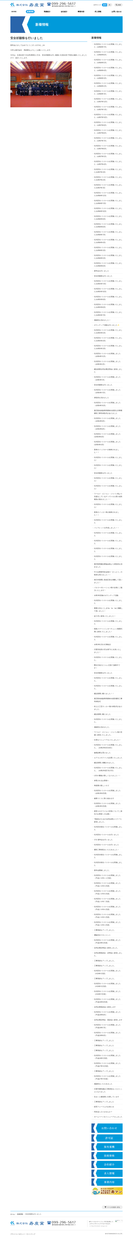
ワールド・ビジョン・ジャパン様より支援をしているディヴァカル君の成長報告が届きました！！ (108, 496)
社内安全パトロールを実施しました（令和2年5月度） (107, 804)
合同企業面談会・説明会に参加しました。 (108, 954)
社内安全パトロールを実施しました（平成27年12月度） (107, 1064)
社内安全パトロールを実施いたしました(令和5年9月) (108, 298)
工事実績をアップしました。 (105, 930)
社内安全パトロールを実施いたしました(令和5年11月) (108, 282)
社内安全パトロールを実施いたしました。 (108, 658)
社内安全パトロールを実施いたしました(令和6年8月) (108, 225)
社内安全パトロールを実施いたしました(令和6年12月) (108, 194)
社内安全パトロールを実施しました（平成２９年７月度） (107, 900)
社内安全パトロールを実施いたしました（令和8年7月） (108, 45)
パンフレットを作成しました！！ (106, 528)
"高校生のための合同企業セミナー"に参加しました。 (108, 820)
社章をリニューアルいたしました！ (107, 740)
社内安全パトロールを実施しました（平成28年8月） (107, 1013)
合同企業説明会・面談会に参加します (108, 1020)
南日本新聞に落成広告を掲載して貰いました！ (108, 581)
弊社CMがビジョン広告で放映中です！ (107, 666)
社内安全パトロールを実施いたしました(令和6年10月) (108, 209)
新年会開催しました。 (102, 870)
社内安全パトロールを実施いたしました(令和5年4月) (108, 339)
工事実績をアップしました (104, 1040)
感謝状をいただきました (103, 1084)
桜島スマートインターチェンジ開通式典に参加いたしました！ (108, 630)
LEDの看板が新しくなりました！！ (107, 775)
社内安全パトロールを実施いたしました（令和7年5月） (108, 155)
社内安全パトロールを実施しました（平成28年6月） (107, 1034)
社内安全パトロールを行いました (106, 835)
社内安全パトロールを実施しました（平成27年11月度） (107, 1077)
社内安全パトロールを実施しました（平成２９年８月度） (107, 892)
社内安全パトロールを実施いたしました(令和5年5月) (108, 331)
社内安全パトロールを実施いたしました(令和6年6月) (108, 264)
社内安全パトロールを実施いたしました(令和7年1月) (108, 186)
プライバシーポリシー (17, 1234)
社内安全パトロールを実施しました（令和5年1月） (107, 378)
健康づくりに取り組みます (104, 798)
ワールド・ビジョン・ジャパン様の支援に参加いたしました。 (108, 733)
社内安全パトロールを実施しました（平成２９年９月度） (107, 884)
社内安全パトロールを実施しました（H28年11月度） (107, 992)
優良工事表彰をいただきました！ (106, 850)
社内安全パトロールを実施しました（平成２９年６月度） (107, 908)
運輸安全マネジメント (102, 935)
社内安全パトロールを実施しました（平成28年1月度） (107, 1056)
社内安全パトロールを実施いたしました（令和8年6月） (108, 53)
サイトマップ (30, 1234)
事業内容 (81, 11)
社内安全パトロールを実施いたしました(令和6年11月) (108, 201)
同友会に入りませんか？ (103, 1112)
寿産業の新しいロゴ (101, 785)
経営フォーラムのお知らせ (104, 1107)
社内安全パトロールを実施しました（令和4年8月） (107, 427)
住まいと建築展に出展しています (106, 1097)
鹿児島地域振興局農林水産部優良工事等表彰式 (108, 699)
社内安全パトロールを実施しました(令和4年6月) (107, 435)
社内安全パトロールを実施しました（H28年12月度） (107, 984)
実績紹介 (47, 11)
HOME (14, 11)
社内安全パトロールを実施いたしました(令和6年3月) (108, 248)
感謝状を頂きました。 (102, 727)
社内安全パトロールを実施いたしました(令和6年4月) (108, 241)
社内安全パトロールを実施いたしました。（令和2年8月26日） (108, 746)
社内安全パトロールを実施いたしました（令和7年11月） (108, 108)
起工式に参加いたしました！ (105, 616)
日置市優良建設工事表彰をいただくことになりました (108, 1090)
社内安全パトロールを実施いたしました (108, 521)
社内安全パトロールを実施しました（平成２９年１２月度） (107, 876)
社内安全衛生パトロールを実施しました (108, 828)
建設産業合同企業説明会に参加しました (108, 370)
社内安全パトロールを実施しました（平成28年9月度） (107, 1000)
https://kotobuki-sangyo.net (99, 1226)
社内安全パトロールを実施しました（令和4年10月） (107, 404)
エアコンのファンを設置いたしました (108, 758)
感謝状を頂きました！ (102, 320)
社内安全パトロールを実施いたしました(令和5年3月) (108, 347)
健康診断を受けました (102, 753)
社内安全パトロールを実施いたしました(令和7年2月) (108, 178)
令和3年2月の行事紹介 (102, 644)
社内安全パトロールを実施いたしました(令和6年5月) (108, 256)
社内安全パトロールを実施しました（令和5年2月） (107, 362)
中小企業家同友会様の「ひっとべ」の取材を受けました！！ (108, 573)
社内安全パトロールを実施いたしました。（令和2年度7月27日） (108, 769)
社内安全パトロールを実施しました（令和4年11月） (107, 391)
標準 (104, 5)
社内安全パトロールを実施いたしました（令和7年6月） (108, 147)
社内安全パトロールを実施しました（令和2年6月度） (107, 791)
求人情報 (98, 11)
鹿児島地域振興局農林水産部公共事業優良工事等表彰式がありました (108, 411)
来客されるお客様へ (101, 780)
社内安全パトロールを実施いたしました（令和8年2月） (108, 84)
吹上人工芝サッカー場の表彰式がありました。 (108, 707)
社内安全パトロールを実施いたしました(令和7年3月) (108, 170)
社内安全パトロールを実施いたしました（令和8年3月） (108, 76)
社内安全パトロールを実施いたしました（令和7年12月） (108, 100)
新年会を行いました (101, 271)
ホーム (12, 1214)
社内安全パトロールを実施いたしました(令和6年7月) (108, 233)
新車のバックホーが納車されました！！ (106, 451)
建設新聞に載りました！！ (104, 693)
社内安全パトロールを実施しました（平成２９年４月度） (107, 923)
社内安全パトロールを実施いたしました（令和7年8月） (108, 131)
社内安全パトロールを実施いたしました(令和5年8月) (108, 305)
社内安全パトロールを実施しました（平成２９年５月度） (107, 915)
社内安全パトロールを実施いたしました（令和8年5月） (108, 61)
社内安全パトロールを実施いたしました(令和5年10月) (108, 290)
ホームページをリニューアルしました (108, 1117)
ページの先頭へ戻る (113, 1207)
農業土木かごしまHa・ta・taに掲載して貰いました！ (108, 609)
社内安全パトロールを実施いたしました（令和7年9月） (108, 123)
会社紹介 (64, 11)
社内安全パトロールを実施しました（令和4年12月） (107, 354)
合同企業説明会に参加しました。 (106, 948)
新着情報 (30, 11)
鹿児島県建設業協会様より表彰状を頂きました (108, 565)
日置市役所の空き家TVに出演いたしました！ (107, 650)
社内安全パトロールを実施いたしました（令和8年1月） (108, 92)
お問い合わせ (117, 11)
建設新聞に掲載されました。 (105, 763)
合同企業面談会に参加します (105, 1007)
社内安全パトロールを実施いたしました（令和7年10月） (108, 115)
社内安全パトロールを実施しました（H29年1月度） (107, 972)
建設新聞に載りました (102, 714)
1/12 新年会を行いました (103, 840)
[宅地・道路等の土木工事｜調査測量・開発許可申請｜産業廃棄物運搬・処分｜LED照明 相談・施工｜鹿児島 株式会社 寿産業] (27, 5)
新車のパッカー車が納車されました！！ (106, 513)
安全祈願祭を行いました (103, 276)
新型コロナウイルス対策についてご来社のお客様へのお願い (108, 812)
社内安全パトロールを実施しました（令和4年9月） (107, 419)
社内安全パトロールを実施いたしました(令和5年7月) (108, 313)
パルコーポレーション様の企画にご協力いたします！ (108, 588)
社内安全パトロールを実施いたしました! (108, 458)
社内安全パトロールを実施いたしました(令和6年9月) (108, 217)
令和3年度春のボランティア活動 (106, 595)
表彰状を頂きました (101, 398)
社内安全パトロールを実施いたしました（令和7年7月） (108, 139)
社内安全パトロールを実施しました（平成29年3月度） (107, 941)
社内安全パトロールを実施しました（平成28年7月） (107, 1026)
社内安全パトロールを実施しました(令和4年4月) (107, 443)
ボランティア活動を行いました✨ (106, 325)
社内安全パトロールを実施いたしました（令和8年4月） (108, 69)
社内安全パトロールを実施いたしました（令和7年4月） (108, 162)
